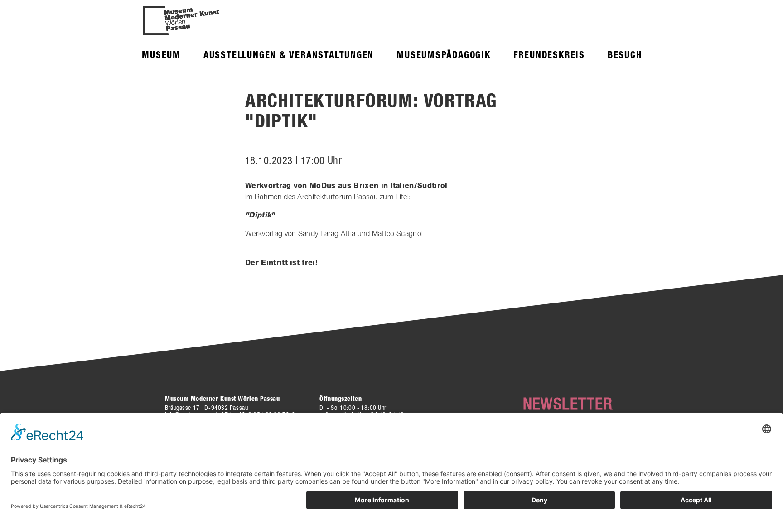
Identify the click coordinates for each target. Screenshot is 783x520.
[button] (161, 54)
